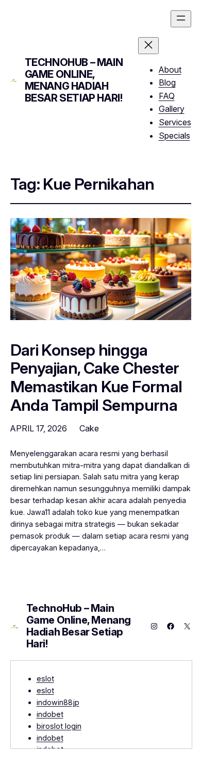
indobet (50, 714)
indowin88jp (58, 702)
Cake (89, 428)
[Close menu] (148, 45)
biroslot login (59, 726)
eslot (45, 678)
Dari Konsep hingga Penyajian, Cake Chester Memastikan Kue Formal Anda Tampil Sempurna (96, 377)
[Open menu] (181, 18)
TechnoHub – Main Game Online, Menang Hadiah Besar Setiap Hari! (74, 80)
